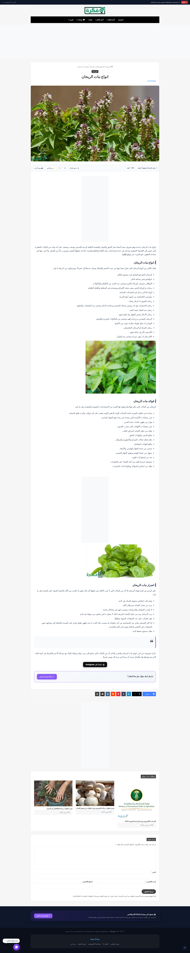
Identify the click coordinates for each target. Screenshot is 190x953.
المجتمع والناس (100, 67)
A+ (65, 168)
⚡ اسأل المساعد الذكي (46, 677)
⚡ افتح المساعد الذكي (43, 916)
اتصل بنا (105, 944)
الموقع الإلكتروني (87, 881)
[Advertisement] (95, 41)
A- (59, 168)
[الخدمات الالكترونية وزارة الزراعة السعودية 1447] (137, 800)
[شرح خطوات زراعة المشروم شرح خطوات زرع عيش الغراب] (95, 793)
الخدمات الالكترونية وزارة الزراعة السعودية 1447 (140, 821)
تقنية (90, 20)
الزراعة (92, 67)
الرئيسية (120, 20)
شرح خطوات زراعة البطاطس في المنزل (59, 808)
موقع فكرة (112, 931)
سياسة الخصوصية (94, 944)
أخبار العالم (111, 20)
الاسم (153, 872)
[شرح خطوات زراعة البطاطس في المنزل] (53, 793)
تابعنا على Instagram (95, 664)
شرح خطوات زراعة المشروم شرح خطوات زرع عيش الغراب (95, 808)
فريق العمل (82, 944)
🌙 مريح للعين (51, 168)
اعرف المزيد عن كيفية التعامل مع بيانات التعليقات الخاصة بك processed (95, 896)
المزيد (71, 20)
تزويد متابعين (115, 944)
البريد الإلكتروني (150, 881)
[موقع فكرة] (95, 10)
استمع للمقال (74, 168)
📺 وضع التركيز (38, 168)
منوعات (80, 20)
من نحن (73, 944)
